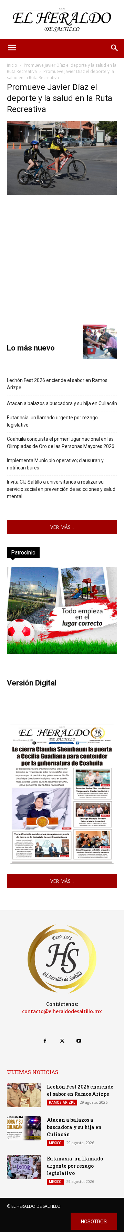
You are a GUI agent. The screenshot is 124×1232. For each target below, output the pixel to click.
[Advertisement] (62, 259)
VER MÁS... (62, 527)
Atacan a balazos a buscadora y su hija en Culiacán (62, 403)
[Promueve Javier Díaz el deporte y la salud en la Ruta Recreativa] (62, 193)
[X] (62, 1041)
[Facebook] (45, 1041)
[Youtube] (79, 1041)
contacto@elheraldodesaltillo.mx (62, 1011)
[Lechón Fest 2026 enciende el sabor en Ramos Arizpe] (24, 1095)
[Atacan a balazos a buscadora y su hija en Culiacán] (24, 1128)
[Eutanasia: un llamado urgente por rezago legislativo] (24, 1167)
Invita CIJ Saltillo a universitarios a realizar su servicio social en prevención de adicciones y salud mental (61, 489)
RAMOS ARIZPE (62, 1102)
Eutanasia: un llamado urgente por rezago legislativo (52, 421)
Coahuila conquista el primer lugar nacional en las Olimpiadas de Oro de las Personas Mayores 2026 (60, 442)
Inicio (12, 65)
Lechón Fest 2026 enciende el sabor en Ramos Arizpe (57, 383)
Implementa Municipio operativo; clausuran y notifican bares (55, 464)
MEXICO (55, 1142)
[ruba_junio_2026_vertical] (62, 651)
